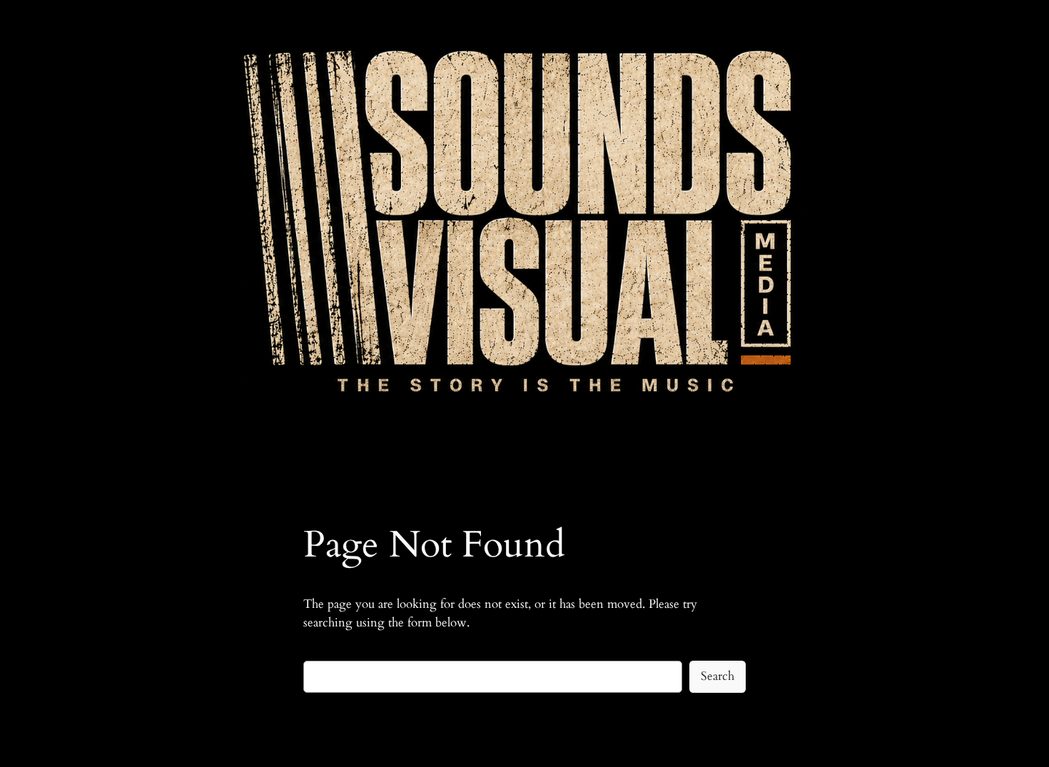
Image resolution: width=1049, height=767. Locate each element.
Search (717, 676)
